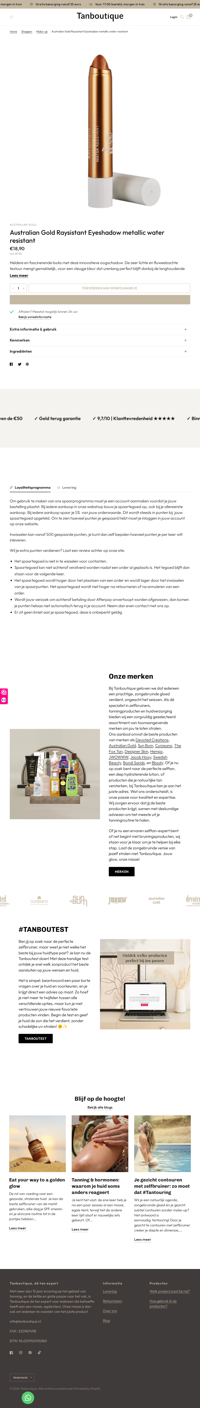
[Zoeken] (182, 17)
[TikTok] (42, 1352)
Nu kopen (100, 299)
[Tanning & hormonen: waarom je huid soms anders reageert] (100, 1143)
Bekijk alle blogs (100, 1107)
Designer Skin (136, 751)
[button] (122, 871)
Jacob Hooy (140, 757)
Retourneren (112, 1301)
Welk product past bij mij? (170, 1291)
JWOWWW (119, 757)
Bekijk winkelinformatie (35, 317)
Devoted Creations (152, 739)
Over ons (110, 1311)
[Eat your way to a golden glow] (37, 1143)
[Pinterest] (33, 1352)
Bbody (157, 762)
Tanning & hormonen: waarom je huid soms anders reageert (96, 1186)
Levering (69, 487)
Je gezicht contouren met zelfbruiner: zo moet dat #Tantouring (162, 1186)
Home (13, 31)
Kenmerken (20, 340)
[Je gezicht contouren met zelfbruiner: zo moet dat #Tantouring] (162, 1143)
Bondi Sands (134, 762)
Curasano (163, 745)
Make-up (41, 31)
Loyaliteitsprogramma (33, 487)
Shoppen (26, 31)
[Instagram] (23, 1352)
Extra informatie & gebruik (33, 329)
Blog (106, 1320)
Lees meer (19, 275)
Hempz (156, 751)
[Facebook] (14, 1352)
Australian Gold (122, 745)
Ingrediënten (21, 351)
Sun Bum (145, 745)
